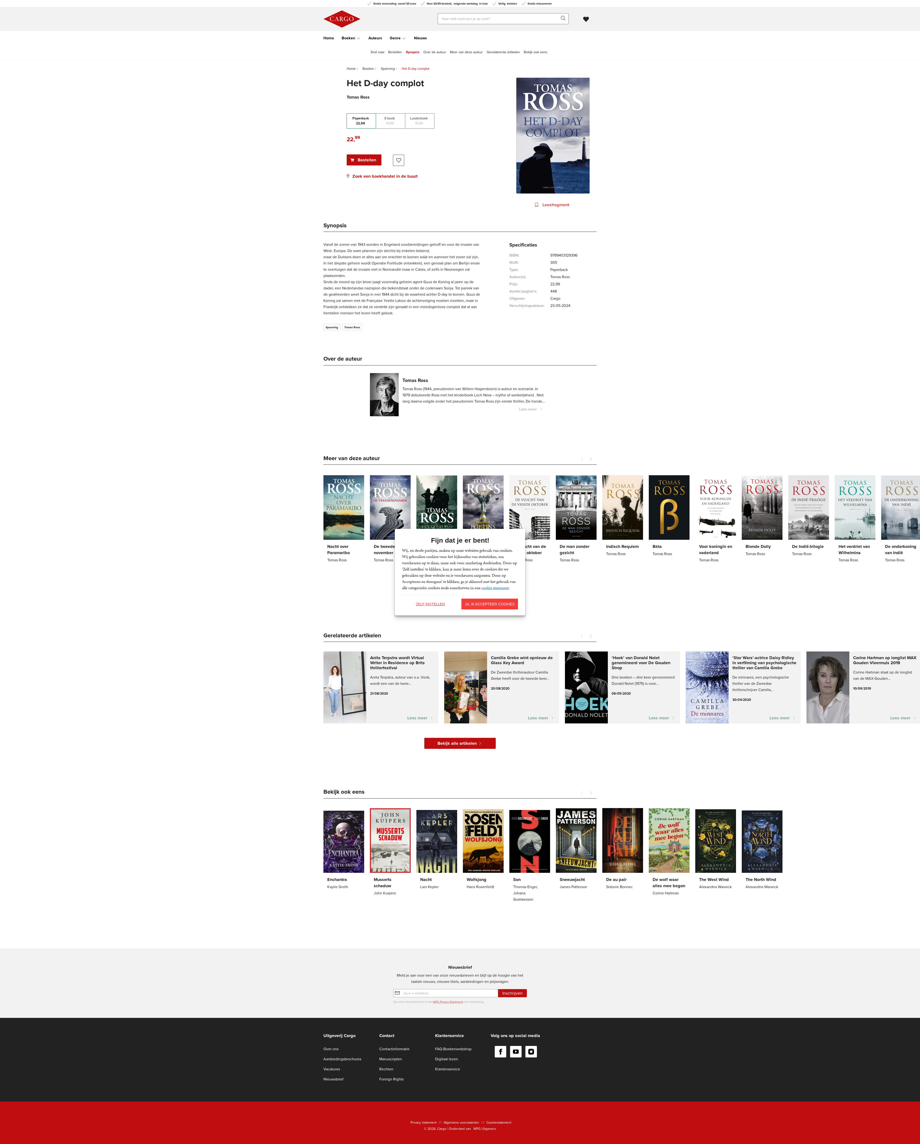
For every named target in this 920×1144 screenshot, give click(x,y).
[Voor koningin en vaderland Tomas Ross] (715, 519)
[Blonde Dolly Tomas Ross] (762, 516)
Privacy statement (423, 1122)
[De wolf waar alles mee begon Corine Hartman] (669, 852)
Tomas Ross (352, 327)
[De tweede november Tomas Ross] (390, 519)
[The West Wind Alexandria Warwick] (715, 849)
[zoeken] (564, 18)
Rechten (386, 1069)
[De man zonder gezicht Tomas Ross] (576, 519)
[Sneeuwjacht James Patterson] (576, 849)
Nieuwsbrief (333, 1079)
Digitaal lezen (446, 1059)
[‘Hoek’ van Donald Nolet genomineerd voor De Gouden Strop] (622, 687)
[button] (591, 459)
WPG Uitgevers (484, 1128)
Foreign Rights (391, 1079)
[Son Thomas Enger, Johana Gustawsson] (529, 855)
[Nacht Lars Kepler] (436, 849)
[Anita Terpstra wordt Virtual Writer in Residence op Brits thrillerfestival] (380, 687)
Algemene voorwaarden (461, 1122)
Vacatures (331, 1069)
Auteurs (375, 38)
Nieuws (420, 38)
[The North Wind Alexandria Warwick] (762, 849)
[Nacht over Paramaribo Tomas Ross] (343, 519)
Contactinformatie (394, 1049)
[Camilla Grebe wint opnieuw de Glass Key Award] (501, 687)
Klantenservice (447, 1069)
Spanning (332, 327)
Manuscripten (390, 1059)
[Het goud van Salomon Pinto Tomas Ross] (436, 519)
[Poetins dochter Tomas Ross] (483, 516)
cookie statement (495, 587)
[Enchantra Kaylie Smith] (343, 849)
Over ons (331, 1049)
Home (328, 38)
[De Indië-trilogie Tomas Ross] (808, 516)
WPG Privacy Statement (448, 1002)
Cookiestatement (498, 1122)
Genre (395, 38)
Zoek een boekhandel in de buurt (385, 176)
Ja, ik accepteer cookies (490, 604)
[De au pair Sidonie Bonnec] (622, 849)
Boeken (348, 38)
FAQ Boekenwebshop (453, 1049)
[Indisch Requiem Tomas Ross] (622, 516)
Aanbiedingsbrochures (342, 1059)
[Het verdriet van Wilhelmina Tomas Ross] (855, 519)
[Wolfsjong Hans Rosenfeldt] (483, 849)
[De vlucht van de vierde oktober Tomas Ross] (529, 519)
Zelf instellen (430, 604)
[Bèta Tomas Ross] (669, 516)
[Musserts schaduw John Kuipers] (390, 852)
